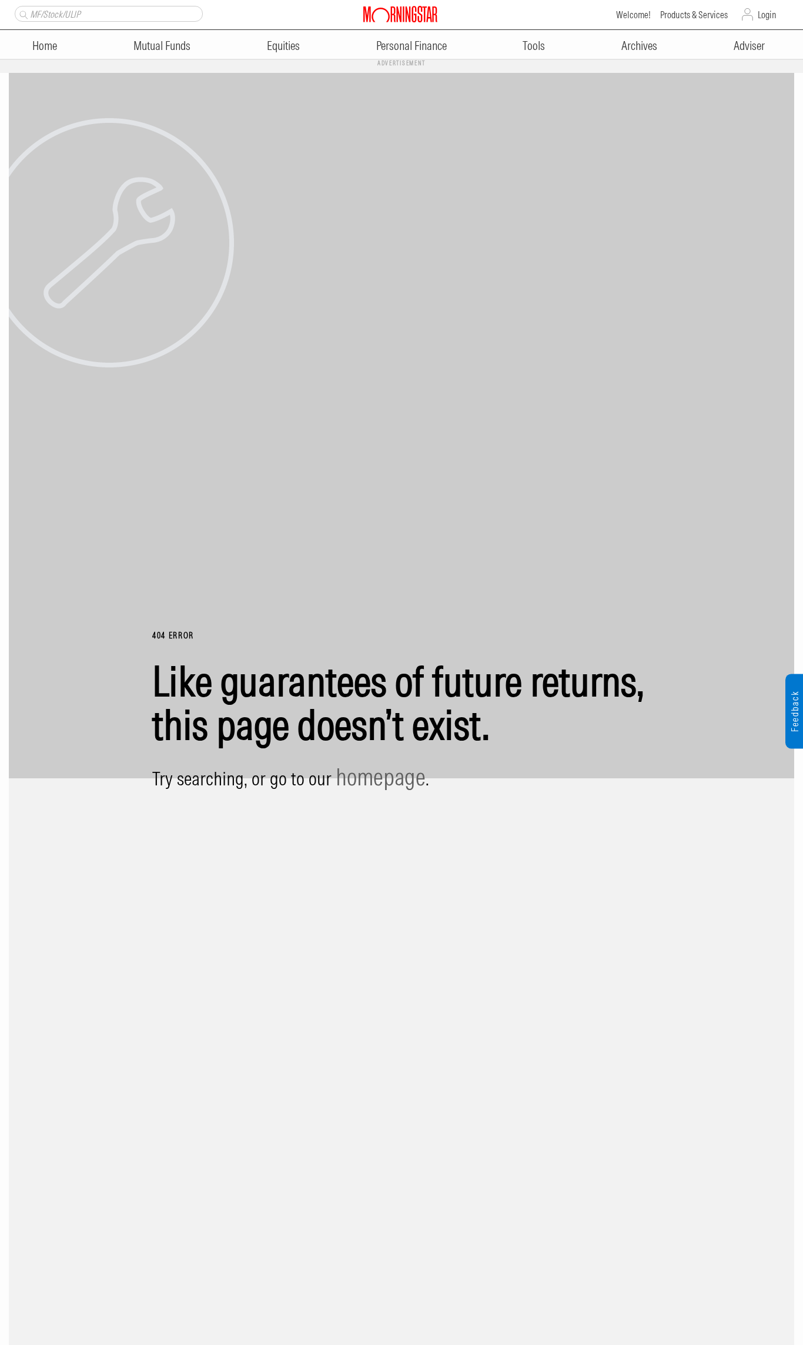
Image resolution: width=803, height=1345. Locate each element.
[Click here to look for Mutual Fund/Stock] (22, 13)
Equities (283, 45)
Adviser (749, 45)
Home (44, 45)
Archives (639, 45)
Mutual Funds (161, 45)
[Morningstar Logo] (400, 13)
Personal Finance (411, 45)
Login (767, 15)
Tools (534, 45)
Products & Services (694, 15)
